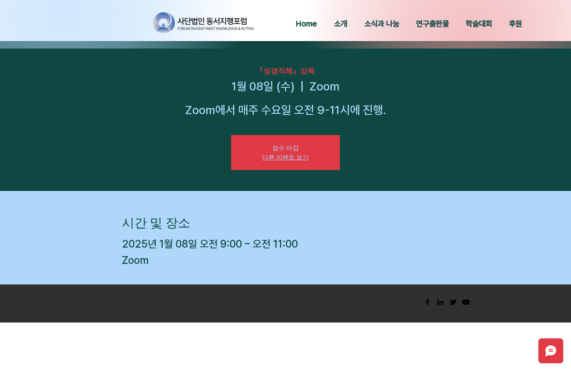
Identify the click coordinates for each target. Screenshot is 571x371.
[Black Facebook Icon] (427, 302)
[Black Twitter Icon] (453, 302)
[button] (341, 23)
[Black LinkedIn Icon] (440, 302)
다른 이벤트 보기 (285, 157)
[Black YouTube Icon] (465, 302)
